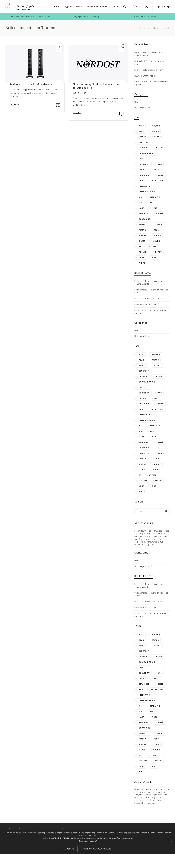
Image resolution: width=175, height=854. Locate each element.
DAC (160, 164)
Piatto (142, 230)
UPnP (141, 257)
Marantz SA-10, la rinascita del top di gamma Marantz (149, 53)
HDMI (161, 175)
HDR (141, 181)
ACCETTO (69, 849)
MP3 (152, 203)
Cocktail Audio (147, 153)
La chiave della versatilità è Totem (148, 70)
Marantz (155, 197)
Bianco (142, 137)
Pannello (144, 225)
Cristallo (144, 159)
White (142, 263)
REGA (156, 230)
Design (142, 170)
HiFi (136, 102)
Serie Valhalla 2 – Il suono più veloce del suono (151, 62)
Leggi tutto (15, 104)
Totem (158, 252)
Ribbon (142, 236)
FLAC (156, 170)
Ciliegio (159, 148)
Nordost (143, 214)
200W (141, 126)
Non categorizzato (142, 108)
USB (154, 257)
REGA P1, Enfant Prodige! (145, 76)
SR (140, 246)
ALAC (141, 131)
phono (160, 225)
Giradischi (144, 175)
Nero (154, 208)
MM (140, 203)
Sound (156, 241)
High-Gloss (157, 181)
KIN (140, 197)
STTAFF (152, 246)
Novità (159, 214)
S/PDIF (157, 236)
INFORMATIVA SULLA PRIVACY (97, 849)
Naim (141, 208)
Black (157, 137)
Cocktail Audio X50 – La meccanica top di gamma (151, 83)
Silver (142, 241)
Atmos (155, 131)
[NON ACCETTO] (171, 841)
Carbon (143, 148)
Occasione (144, 219)
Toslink (143, 252)
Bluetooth (144, 142)
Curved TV (144, 164)
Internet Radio (147, 192)
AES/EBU (156, 126)
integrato (144, 186)
